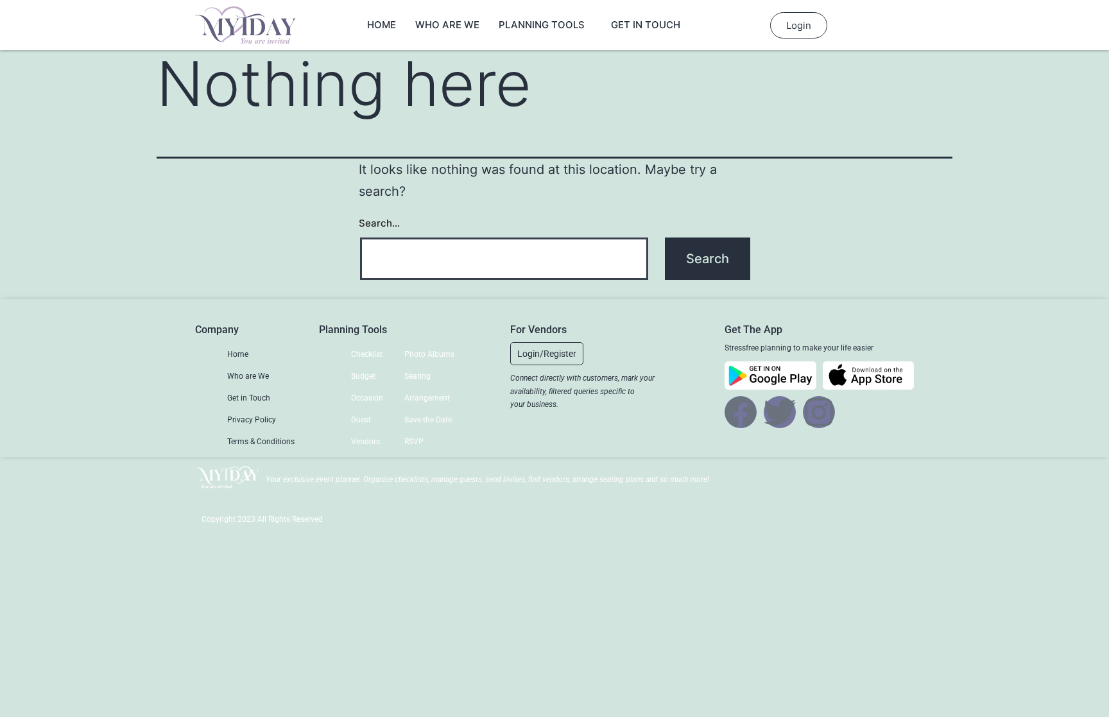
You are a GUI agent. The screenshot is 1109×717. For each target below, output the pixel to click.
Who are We (447, 25)
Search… (379, 223)
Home (381, 25)
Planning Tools (542, 25)
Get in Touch (645, 25)
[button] (546, 353)
